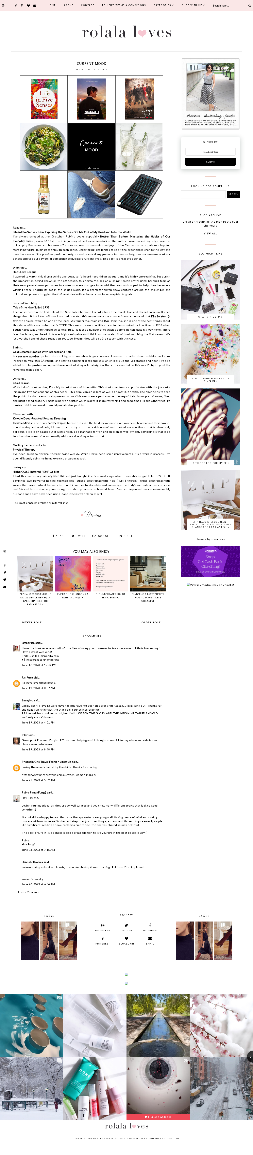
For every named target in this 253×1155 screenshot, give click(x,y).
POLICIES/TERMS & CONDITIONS (124, 5)
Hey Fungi (28, 844)
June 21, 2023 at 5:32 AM (38, 780)
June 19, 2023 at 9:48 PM (38, 749)
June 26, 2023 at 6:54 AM (38, 884)
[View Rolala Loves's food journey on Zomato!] (210, 585)
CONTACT (87, 5)
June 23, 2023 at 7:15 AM (38, 849)
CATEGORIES (162, 5)
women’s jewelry (32, 879)
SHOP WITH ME (192, 5)
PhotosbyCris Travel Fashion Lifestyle (46, 761)
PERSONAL (112, 58)
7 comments (99, 70)
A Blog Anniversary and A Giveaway (210, 380)
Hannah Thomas (32, 862)
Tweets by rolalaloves (210, 539)
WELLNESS (125, 58)
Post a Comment (29, 892)
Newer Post (32, 622)
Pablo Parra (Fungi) (34, 792)
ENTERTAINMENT (71, 58)
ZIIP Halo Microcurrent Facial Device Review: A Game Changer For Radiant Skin (35, 599)
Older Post (151, 622)
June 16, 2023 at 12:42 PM (39, 665)
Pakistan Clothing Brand (127, 867)
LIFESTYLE (100, 58)
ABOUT (68, 5)
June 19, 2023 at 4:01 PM (38, 722)
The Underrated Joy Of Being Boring (110, 596)
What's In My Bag (210, 316)
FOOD (84, 58)
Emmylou (27, 700)
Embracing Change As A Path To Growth (72, 596)
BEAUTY (56, 58)
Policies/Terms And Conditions (160, 1138)
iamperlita (28, 642)
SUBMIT (210, 161)
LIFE (90, 58)
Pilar (24, 735)
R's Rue (27, 677)
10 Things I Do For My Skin (211, 462)
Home (52, 5)
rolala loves (105, 1138)
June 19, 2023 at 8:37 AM (38, 688)
